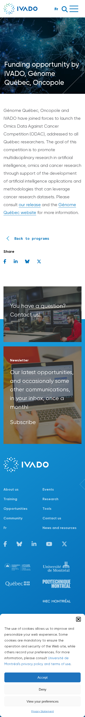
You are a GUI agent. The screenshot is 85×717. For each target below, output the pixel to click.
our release (30, 204)
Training (10, 499)
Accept (42, 677)
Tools (46, 509)
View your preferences (43, 701)
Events (48, 489)
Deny (42, 689)
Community (12, 518)
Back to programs (31, 238)
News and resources (59, 528)
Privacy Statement (42, 711)
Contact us (51, 518)
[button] (78, 619)
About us (11, 489)
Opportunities (15, 509)
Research (50, 499)
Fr (56, 8)
